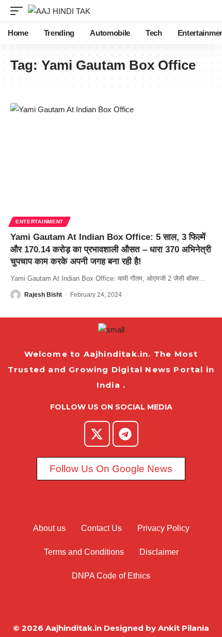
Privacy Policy (163, 528)
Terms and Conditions (84, 552)
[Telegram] (125, 434)
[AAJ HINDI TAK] (59, 11)
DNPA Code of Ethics (111, 575)
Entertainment (39, 221)
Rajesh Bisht (43, 294)
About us (49, 528)
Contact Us (101, 528)
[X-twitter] (97, 434)
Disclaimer (159, 552)
